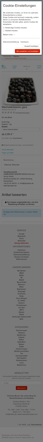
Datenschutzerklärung (11, 42)
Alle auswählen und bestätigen (27, 51)
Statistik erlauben (11, 30)
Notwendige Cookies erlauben (16, 27)
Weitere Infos (8, 34)
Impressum (25, 42)
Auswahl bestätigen (31, 46)
